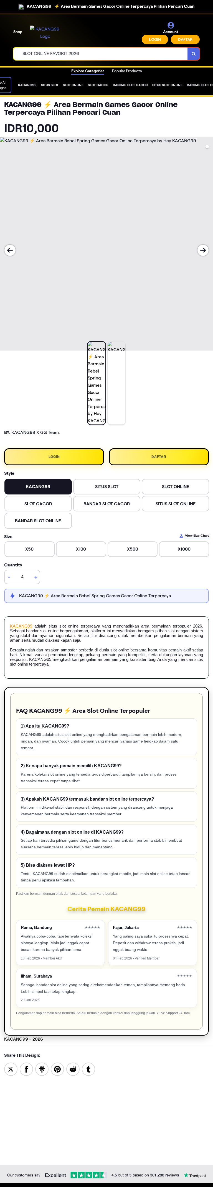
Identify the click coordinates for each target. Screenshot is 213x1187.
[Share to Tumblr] (88, 1068)
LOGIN (155, 39)
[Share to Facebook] (26, 1068)
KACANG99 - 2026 (23, 1039)
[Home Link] (45, 33)
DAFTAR (185, 39)
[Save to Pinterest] (57, 1068)
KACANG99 (21, 626)
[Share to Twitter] (10, 1068)
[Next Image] (203, 250)
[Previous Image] (10, 250)
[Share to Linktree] (42, 1068)
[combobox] (100, 54)
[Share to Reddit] (73, 1068)
